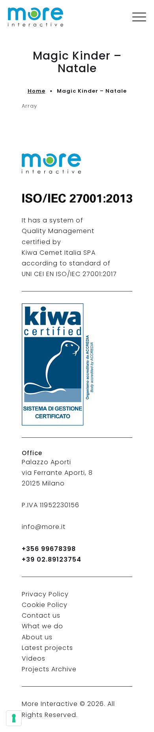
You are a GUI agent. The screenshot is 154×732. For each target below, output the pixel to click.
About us (37, 637)
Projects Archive (49, 669)
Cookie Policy (45, 604)
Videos (33, 658)
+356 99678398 (49, 548)
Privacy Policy (45, 594)
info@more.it (44, 526)
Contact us (41, 615)
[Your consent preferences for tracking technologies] (13, 718)
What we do (42, 626)
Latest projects (47, 647)
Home (36, 91)
